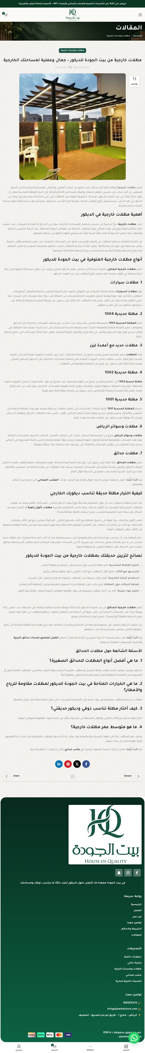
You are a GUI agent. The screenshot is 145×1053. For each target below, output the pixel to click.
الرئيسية (137, 36)
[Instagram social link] (128, 872)
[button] (134, 1038)
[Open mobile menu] (140, 15)
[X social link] (77, 764)
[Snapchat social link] (119, 872)
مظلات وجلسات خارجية (118, 36)
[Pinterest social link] (68, 764)
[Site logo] (72, 14)
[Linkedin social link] (59, 764)
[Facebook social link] (86, 764)
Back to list (72, 776)
